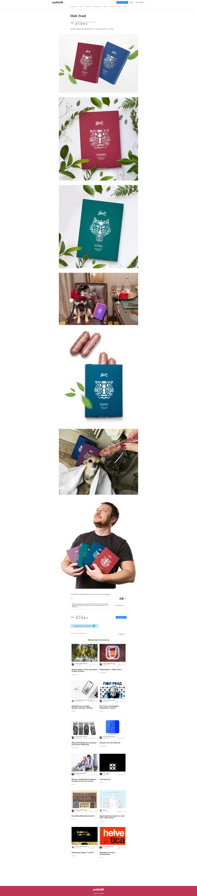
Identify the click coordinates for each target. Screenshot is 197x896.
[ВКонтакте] (120, 599)
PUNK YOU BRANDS (81, 846)
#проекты (74, 711)
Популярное (73, 6)
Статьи (81, 6)
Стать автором (122, 2)
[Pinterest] (123, 599)
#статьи (101, 711)
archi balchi (106, 773)
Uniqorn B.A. (78, 22)
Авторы (112, 6)
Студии (119, 6)
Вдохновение (97, 6)
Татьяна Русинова (80, 773)
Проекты (88, 6)
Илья (104, 810)
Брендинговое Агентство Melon (84, 700)
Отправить (121, 634)
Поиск (125, 6)
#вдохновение (75, 674)
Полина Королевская (81, 663)
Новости (105, 6)
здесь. (108, 594)
